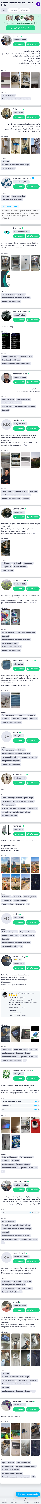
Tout (4, 10)
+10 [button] (33, 1477)
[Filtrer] (38, 4)
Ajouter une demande (29, 1494)
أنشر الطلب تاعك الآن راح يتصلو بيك (20, 28)
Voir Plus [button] (24, 445)
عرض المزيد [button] (29, 65)
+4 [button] (24, 1060)
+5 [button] (2, 1171)
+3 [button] (28, 904)
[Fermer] (38, 16)
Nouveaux (13, 10)
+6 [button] (33, 1391)
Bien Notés (24, 10)
